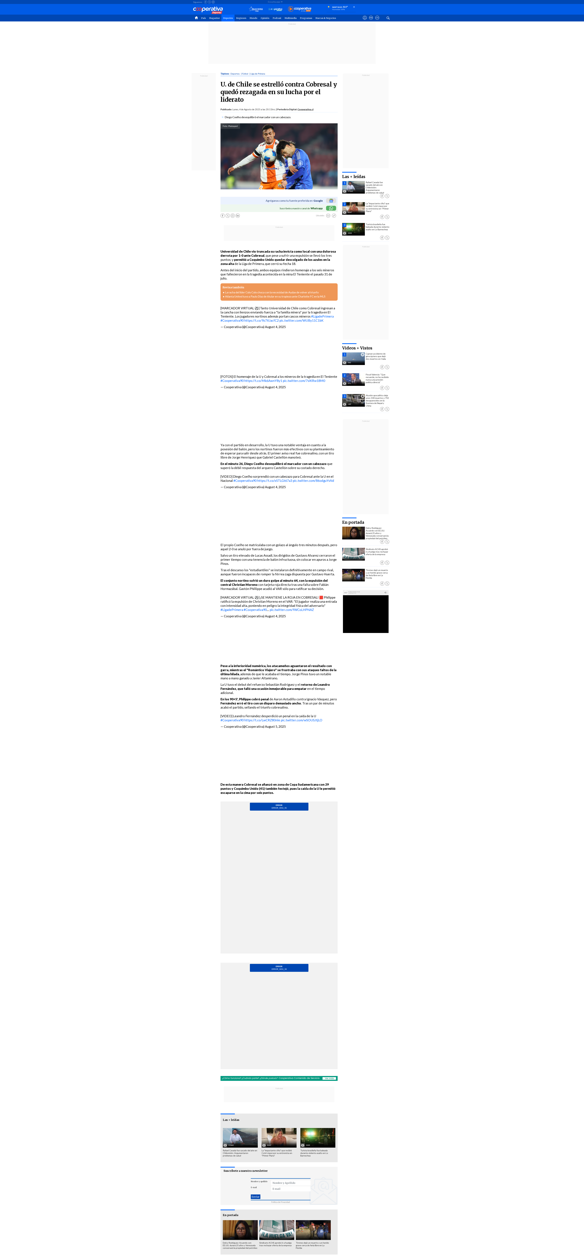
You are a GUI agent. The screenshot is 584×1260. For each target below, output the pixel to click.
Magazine (214, 18)
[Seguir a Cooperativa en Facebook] (205, 2)
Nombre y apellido (259, 1181)
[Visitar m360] (371, 20)
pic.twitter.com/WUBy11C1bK (301, 320)
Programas (306, 18)
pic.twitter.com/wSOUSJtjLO (301, 720)
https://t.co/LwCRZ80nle (262, 720)
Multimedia (291, 18)
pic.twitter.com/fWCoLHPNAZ (292, 610)
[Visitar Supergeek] (377, 20)
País (203, 18)
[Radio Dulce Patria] (256, 9)
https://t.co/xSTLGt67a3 (274, 480)
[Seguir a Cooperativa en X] (209, 2)
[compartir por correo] (328, 216)
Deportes (228, 18)
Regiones (241, 18)
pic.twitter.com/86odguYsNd (313, 480)
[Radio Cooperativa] (299, 9)
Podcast (277, 18)
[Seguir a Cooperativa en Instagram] (213, 2)
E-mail (254, 1187)
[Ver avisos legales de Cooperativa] (365, 20)
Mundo (253, 18)
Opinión (265, 18)
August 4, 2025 (275, 327)
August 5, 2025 (275, 726)
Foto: (225, 126)
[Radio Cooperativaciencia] (275, 9)
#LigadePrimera (322, 316)
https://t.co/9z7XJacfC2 (261, 320)
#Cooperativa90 (232, 320)
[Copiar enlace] (334, 216)
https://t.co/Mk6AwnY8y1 (263, 380)
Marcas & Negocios (325, 18)
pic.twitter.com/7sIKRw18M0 (304, 380)
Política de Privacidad (280, 1202)
